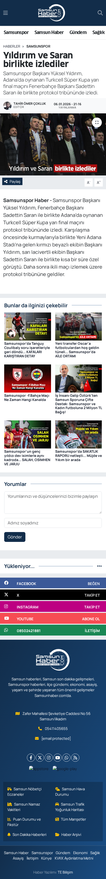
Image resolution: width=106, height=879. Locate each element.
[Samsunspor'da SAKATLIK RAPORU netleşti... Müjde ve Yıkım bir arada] (78, 434)
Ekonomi (80, 852)
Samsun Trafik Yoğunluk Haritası (70, 807)
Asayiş (18, 858)
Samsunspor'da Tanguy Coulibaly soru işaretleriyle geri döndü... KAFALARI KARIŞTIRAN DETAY (27, 349)
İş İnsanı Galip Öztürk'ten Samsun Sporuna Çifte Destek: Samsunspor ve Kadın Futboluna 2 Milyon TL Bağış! (78, 403)
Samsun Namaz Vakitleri (23, 807)
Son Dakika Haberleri (29, 834)
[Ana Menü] (5, 13)
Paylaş (15, 181)
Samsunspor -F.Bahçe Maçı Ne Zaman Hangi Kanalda (26, 397)
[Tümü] (99, 566)
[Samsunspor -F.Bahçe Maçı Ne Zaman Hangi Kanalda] (27, 378)
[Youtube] (57, 758)
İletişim (32, 858)
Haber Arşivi (71, 834)
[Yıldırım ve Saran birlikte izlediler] (53, 144)
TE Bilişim (65, 872)
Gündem (78, 32)
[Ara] (100, 13)
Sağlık (98, 32)
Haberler (11, 46)
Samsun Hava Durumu (70, 791)
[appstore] (39, 770)
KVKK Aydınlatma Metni (74, 858)
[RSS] (75, 758)
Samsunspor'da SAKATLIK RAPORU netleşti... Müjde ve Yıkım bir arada (78, 455)
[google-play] (65, 770)
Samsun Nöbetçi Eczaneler (24, 791)
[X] (40, 758)
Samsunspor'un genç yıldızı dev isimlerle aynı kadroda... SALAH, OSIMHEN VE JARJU (27, 457)
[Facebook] (31, 758)
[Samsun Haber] (52, 13)
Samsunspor (16, 32)
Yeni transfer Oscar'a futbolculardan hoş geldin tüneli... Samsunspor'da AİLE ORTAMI (77, 349)
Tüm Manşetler (73, 819)
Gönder (15, 537)
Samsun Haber (49, 32)
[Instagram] (49, 758)
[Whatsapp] (66, 758)
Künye (46, 858)
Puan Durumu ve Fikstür (24, 822)
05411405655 (56, 728)
